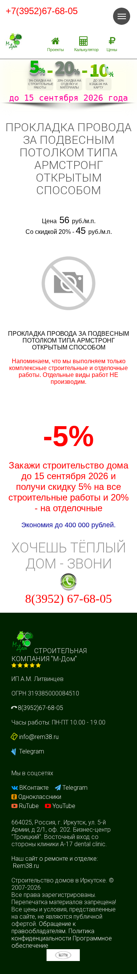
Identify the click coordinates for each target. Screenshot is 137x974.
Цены (112, 49)
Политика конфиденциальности (52, 934)
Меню (121, 16)
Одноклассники (39, 796)
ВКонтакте (34, 787)
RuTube (29, 806)
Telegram (31, 751)
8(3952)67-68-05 (39, 708)
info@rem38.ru (39, 737)
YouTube (63, 806)
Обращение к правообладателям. (43, 927)
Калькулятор (86, 49)
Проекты (55, 49)
